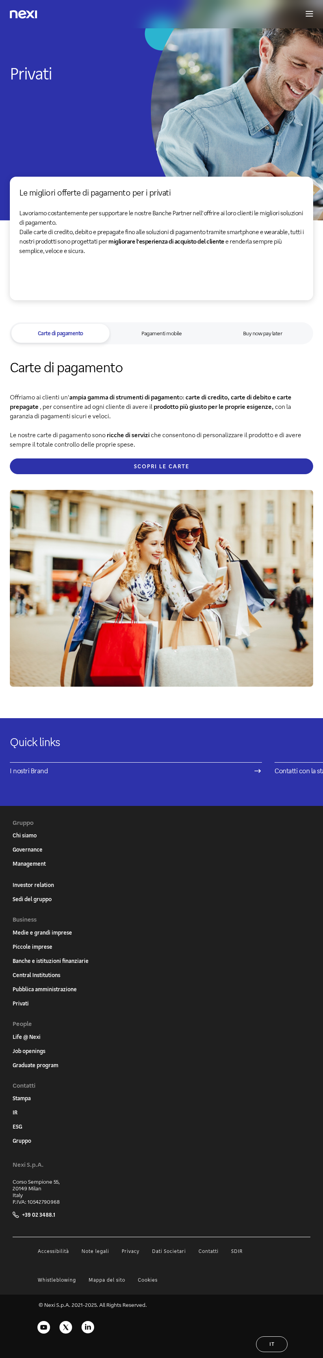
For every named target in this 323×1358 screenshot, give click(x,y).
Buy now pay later (262, 333)
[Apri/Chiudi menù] (305, 14)
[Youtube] (43, 1327)
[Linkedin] (88, 1327)
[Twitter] (65, 1327)
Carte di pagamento (60, 333)
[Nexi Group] (23, 14)
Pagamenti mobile (161, 333)
